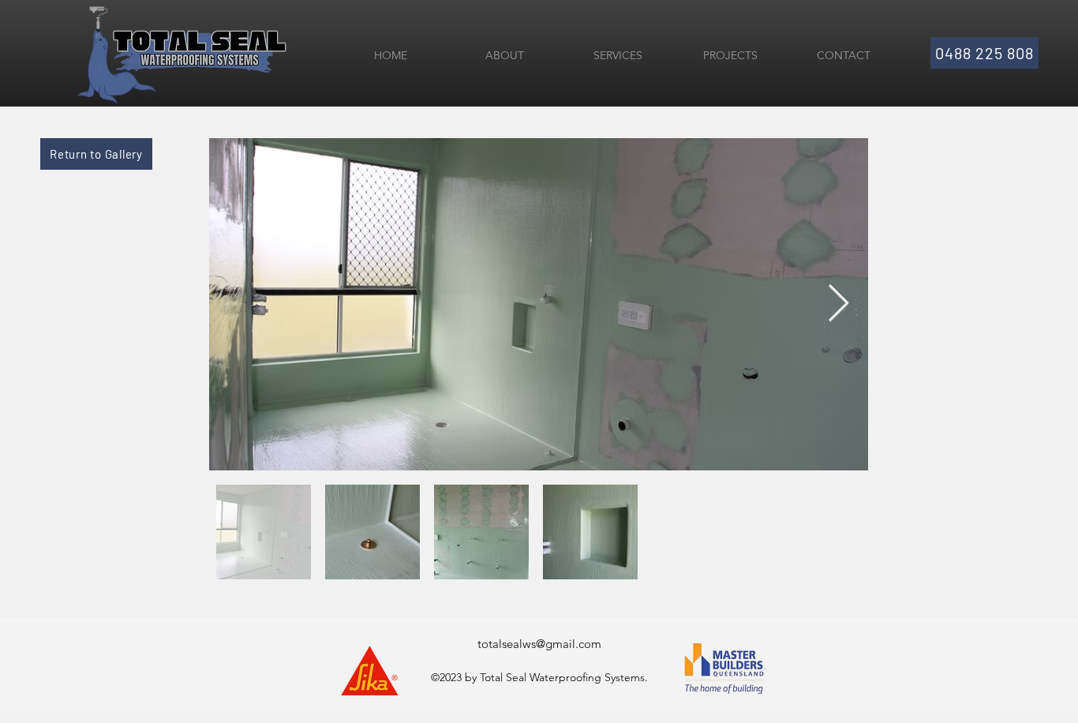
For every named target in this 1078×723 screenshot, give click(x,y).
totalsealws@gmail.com (539, 643)
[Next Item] (838, 304)
